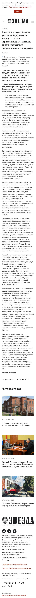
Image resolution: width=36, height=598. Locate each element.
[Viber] (28, 379)
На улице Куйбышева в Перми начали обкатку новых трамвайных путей (18, 505)
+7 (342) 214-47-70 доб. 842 (13, 584)
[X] (25, 379)
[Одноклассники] (20, 379)
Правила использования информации (14, 564)
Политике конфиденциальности (20, 7)
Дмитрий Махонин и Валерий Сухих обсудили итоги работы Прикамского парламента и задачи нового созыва (17, 464)
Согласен (18, 11)
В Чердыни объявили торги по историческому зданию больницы (16, 424)
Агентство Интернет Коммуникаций (14, 595)
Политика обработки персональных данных (16, 568)
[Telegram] (23, 379)
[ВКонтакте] (17, 379)
